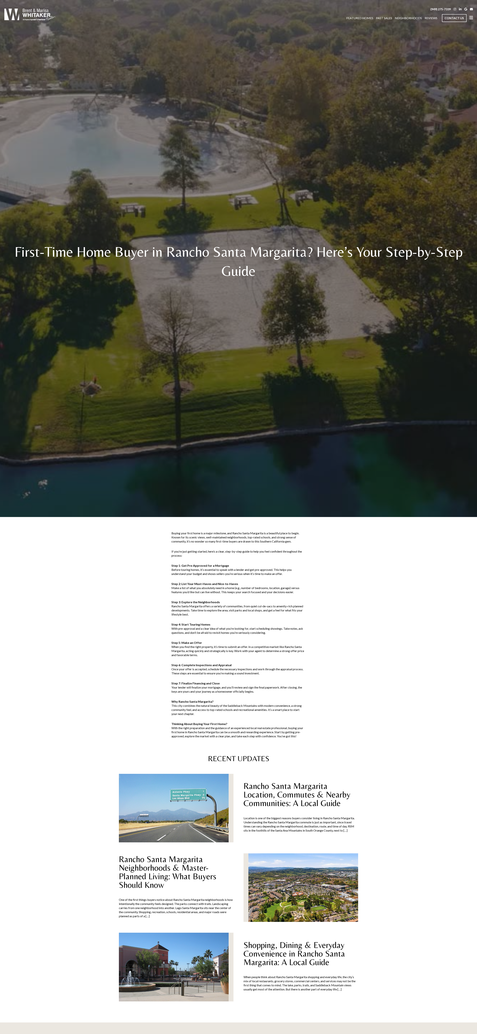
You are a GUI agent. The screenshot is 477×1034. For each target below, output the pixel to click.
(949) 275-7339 (440, 9)
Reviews (431, 18)
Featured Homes (359, 18)
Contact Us (454, 18)
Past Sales (384, 18)
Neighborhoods (408, 18)
